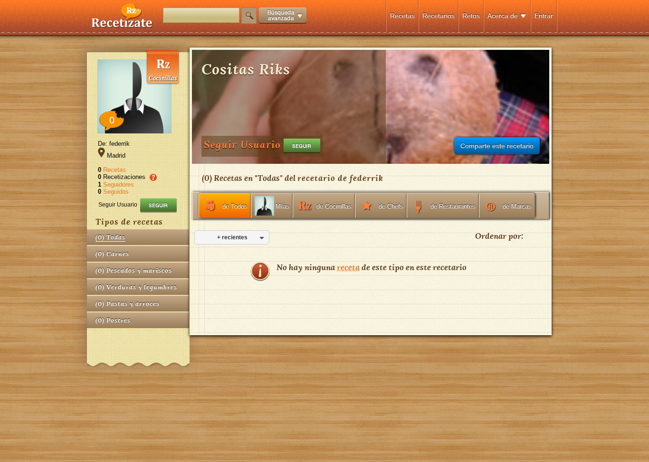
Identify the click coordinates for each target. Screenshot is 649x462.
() (110, 237)
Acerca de (502, 15)
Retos (471, 15)
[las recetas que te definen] (122, 25)
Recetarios (438, 15)
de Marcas (517, 206)
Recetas (402, 15)
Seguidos (116, 191)
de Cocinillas (334, 206)
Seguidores (118, 184)
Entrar (543, 15)
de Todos (235, 206)
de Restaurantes (453, 206)
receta (348, 267)
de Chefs (391, 206)
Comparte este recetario (497, 146)
